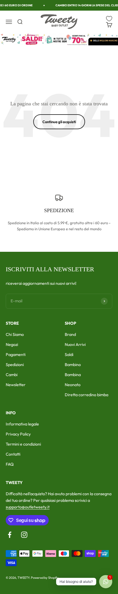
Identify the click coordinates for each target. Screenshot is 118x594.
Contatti (13, 454)
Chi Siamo (15, 334)
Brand (70, 334)
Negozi (12, 344)
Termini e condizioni (23, 444)
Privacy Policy (18, 434)
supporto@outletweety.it (28, 507)
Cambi (11, 374)
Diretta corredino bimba (86, 394)
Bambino (73, 364)
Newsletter (15, 384)
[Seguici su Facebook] (9, 535)
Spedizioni (15, 364)
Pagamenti (15, 354)
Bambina (73, 374)
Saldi (69, 354)
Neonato (72, 384)
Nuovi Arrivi (75, 344)
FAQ (10, 464)
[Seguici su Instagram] (24, 535)
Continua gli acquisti (59, 121)
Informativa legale (22, 424)
